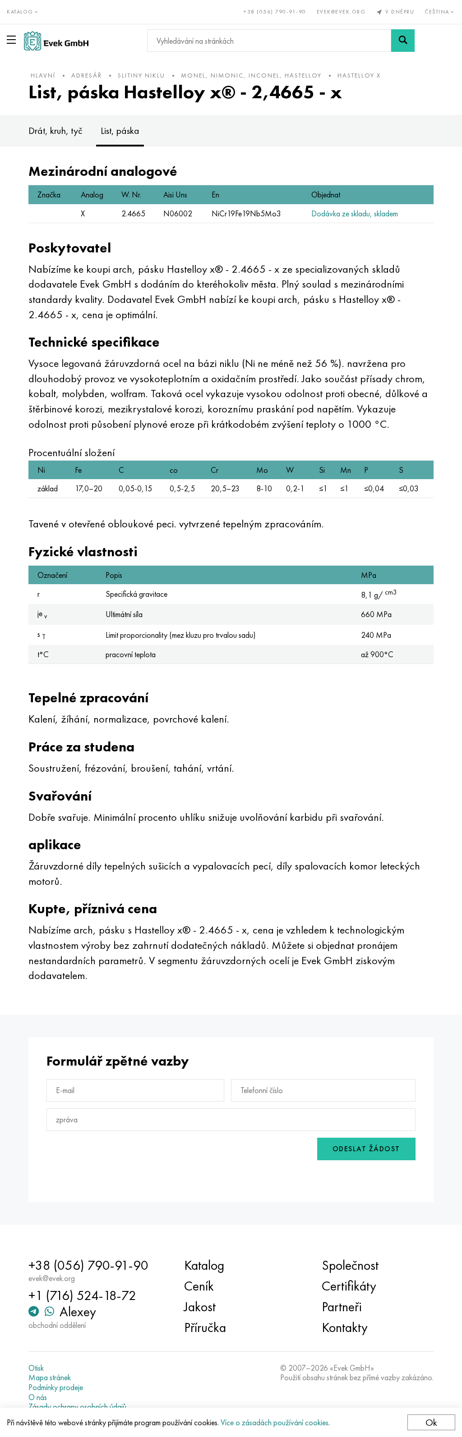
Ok (431, 1422)
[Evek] (56, 40)
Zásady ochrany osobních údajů (77, 1407)
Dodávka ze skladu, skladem (354, 213)
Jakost (200, 1307)
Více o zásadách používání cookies (274, 1422)
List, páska (120, 130)
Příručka (205, 1327)
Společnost (350, 1265)
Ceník (199, 1286)
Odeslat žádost (366, 1148)
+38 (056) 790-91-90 (275, 11)
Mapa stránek (49, 1377)
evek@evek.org (341, 11)
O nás (37, 1397)
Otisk (36, 1368)
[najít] (403, 40)
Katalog (204, 1265)
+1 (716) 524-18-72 (82, 1295)
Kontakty (345, 1327)
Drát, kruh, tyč (55, 130)
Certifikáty (349, 1286)
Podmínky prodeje (55, 1387)
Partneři (342, 1307)
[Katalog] (13, 39)
